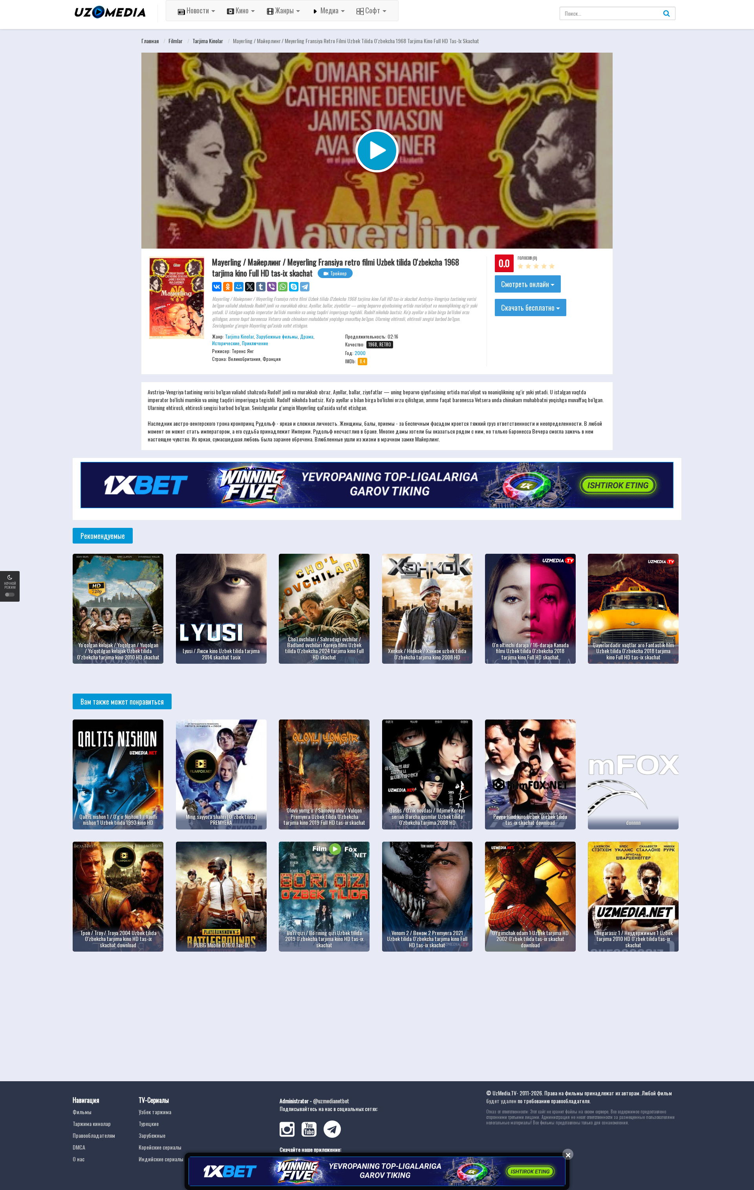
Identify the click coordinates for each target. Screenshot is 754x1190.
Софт (373, 10)
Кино (242, 10)
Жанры (284, 10)
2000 (360, 353)
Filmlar (175, 41)
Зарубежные (152, 1135)
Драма (306, 336)
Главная (150, 41)
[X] (249, 286)
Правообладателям (94, 1135)
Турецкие (149, 1123)
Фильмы (82, 1112)
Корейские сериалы (160, 1147)
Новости (197, 10)
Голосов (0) (527, 258)
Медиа (329, 10)
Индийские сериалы (161, 1159)
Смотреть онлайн (526, 284)
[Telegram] (304, 286)
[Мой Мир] (238, 286)
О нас (78, 1159)
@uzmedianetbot (331, 1101)
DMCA (79, 1147)
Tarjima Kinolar (207, 41)
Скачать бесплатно (528, 307)
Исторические (226, 343)
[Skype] (293, 286)
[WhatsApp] (282, 286)
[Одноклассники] (227, 286)
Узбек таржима (155, 1112)
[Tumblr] (260, 286)
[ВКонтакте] (216, 286)
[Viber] (271, 286)
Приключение (255, 343)
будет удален (501, 1101)
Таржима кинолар (92, 1123)
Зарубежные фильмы (277, 336)
